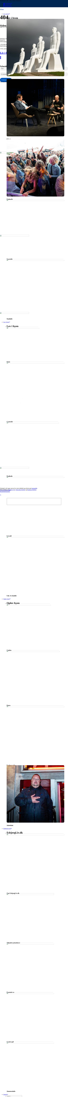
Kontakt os (7, 5)
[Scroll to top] (1, 495)
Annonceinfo (7, 6)
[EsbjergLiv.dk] (34, 10)
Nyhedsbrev (8, 3)
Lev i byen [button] (6, 322)
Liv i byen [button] (6, 14)
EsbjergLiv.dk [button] (7, 828)
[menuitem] (35, 3)
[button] (5, 1094)
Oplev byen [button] (6, 599)
